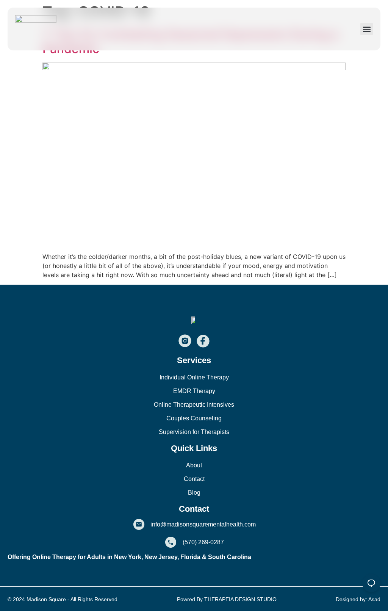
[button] (366, 29)
